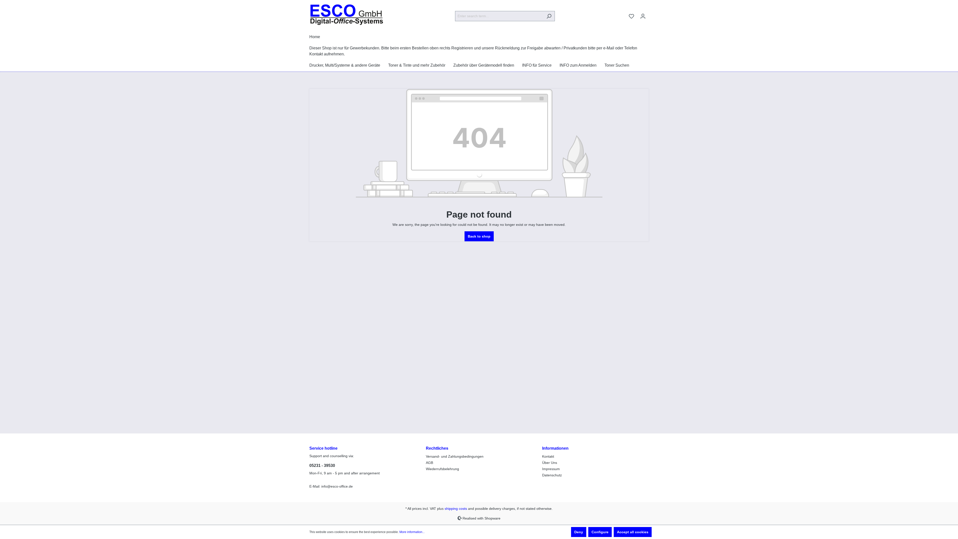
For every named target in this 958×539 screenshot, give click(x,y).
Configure (600, 532)
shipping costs (456, 509)
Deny (578, 532)
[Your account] (643, 16)
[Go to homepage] (346, 15)
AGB (429, 463)
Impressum (551, 469)
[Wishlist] (631, 16)
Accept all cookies (632, 532)
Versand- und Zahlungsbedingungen (454, 456)
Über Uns (549, 463)
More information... (412, 532)
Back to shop (479, 236)
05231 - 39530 (322, 465)
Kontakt (548, 456)
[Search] (549, 16)
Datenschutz (552, 475)
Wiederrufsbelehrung (442, 469)
